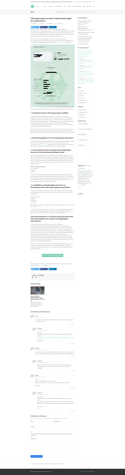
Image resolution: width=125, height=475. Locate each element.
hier (55, 116)
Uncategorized (50, 23)
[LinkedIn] (93, 2)
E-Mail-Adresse (57, 421)
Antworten (72, 323)
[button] (94, 6)
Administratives (83, 110)
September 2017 (83, 93)
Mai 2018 (81, 91)
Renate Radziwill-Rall (84, 51)
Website (32, 426)
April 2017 (81, 95)
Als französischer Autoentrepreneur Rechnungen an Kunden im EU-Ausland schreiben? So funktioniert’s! (85, 54)
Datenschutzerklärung (83, 170)
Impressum (82, 471)
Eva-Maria (42, 23)
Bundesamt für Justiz (61, 42)
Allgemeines (82, 114)
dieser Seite (40, 265)
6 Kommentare (59, 23)
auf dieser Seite (44, 144)
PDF (55, 234)
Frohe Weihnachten (83, 43)
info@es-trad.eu (88, 1)
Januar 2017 (82, 98)
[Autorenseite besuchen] (34, 276)
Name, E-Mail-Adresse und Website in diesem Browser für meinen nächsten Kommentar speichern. (51, 434)
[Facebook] (92, 2)
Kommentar (33, 438)
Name (32, 421)
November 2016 (83, 102)
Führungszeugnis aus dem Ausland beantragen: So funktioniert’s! (84, 22)
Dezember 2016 (83, 100)
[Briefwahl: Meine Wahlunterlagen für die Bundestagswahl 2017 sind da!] (37, 290)
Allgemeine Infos (83, 112)
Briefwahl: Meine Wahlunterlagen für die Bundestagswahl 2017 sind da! (85, 28)
